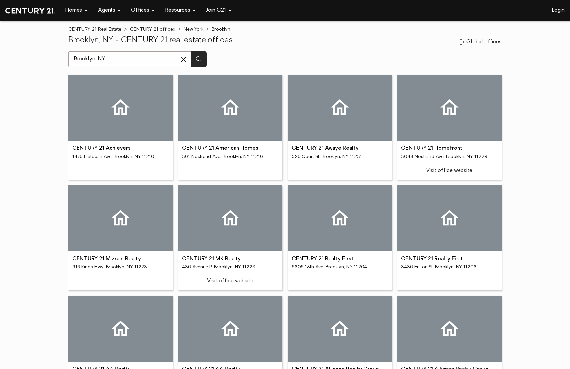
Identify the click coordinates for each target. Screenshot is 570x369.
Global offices (484, 42)
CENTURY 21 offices (152, 29)
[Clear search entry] (183, 59)
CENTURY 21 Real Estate (94, 29)
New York (193, 29)
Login (558, 10)
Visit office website (449, 170)
